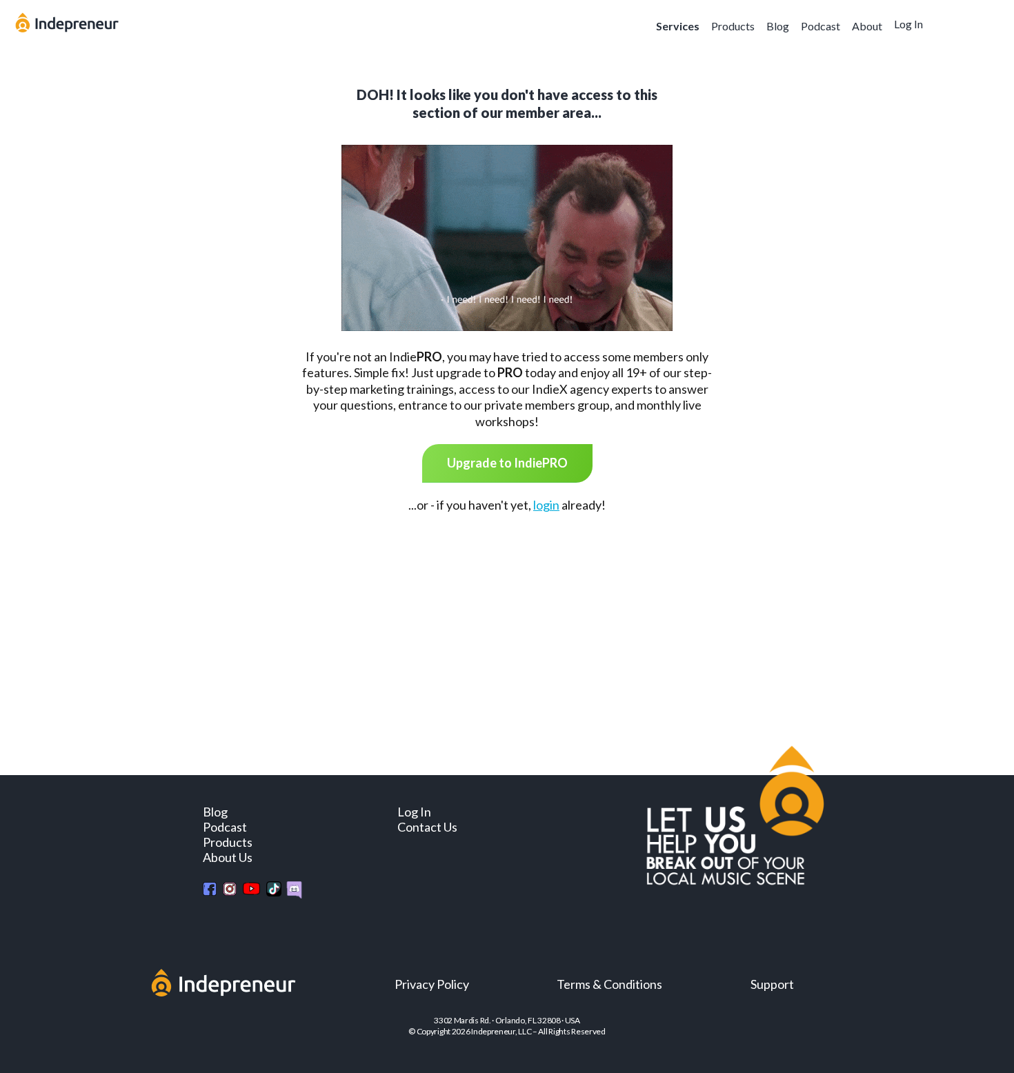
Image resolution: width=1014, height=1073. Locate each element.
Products (733, 25)
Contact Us (427, 826)
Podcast (820, 25)
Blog (777, 25)
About (867, 25)
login (546, 504)
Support (772, 984)
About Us (227, 857)
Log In (908, 23)
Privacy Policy (432, 984)
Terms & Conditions (609, 984)
